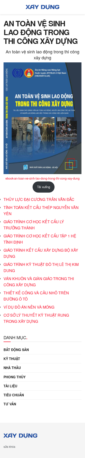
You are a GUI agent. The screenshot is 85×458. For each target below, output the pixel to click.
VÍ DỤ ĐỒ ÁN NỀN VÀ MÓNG (29, 307)
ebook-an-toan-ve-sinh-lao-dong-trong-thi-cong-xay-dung (42, 178)
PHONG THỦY (15, 377)
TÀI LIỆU (10, 386)
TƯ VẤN (10, 404)
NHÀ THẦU (12, 367)
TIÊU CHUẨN (14, 395)
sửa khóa (9, 446)
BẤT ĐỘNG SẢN (16, 349)
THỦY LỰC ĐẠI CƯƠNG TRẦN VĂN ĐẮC (39, 199)
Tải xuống (43, 187)
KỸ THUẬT (12, 358)
